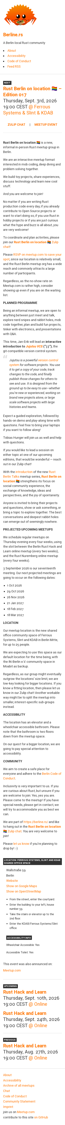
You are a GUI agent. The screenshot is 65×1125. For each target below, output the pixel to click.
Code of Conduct (19, 61)
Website (12, 880)
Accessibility (16, 56)
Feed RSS (14, 66)
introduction (24, 472)
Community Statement (19, 1101)
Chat (6, 1091)
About (11, 50)
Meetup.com (12, 970)
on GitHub (41, 1117)
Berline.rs (13, 35)
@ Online (38, 1004)
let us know (21, 843)
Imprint (8, 1107)
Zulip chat (16, 124)
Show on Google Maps (21, 886)
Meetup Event (45, 124)
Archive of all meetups (18, 1085)
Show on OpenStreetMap (23, 891)
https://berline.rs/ (36, 822)
